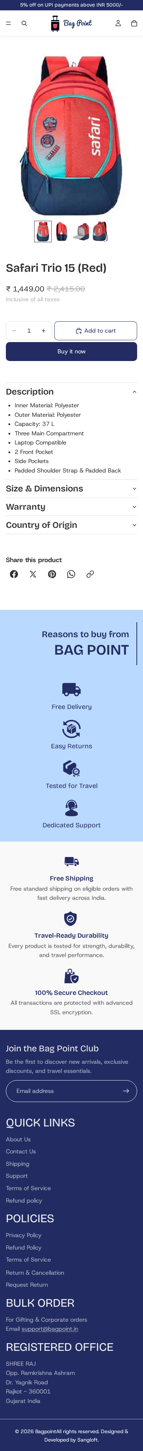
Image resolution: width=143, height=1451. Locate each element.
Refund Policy (23, 1247)
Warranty (25, 507)
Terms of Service (28, 1188)
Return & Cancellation (35, 1272)
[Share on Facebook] (14, 574)
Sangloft (87, 1439)
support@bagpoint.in (50, 1329)
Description (30, 392)
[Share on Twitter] (33, 574)
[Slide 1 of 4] (43, 231)
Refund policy (24, 1200)
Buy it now (72, 351)
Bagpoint (45, 1431)
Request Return (27, 1285)
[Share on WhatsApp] (71, 574)
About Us (18, 1139)
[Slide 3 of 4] (81, 231)
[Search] (24, 23)
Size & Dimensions (44, 488)
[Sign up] (126, 1090)
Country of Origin (41, 525)
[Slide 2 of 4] (62, 231)
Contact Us (21, 1151)
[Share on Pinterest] (52, 574)
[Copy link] (90, 574)
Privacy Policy (23, 1235)
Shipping (17, 1163)
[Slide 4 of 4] (100, 231)
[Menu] (8, 23)
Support (17, 1176)
